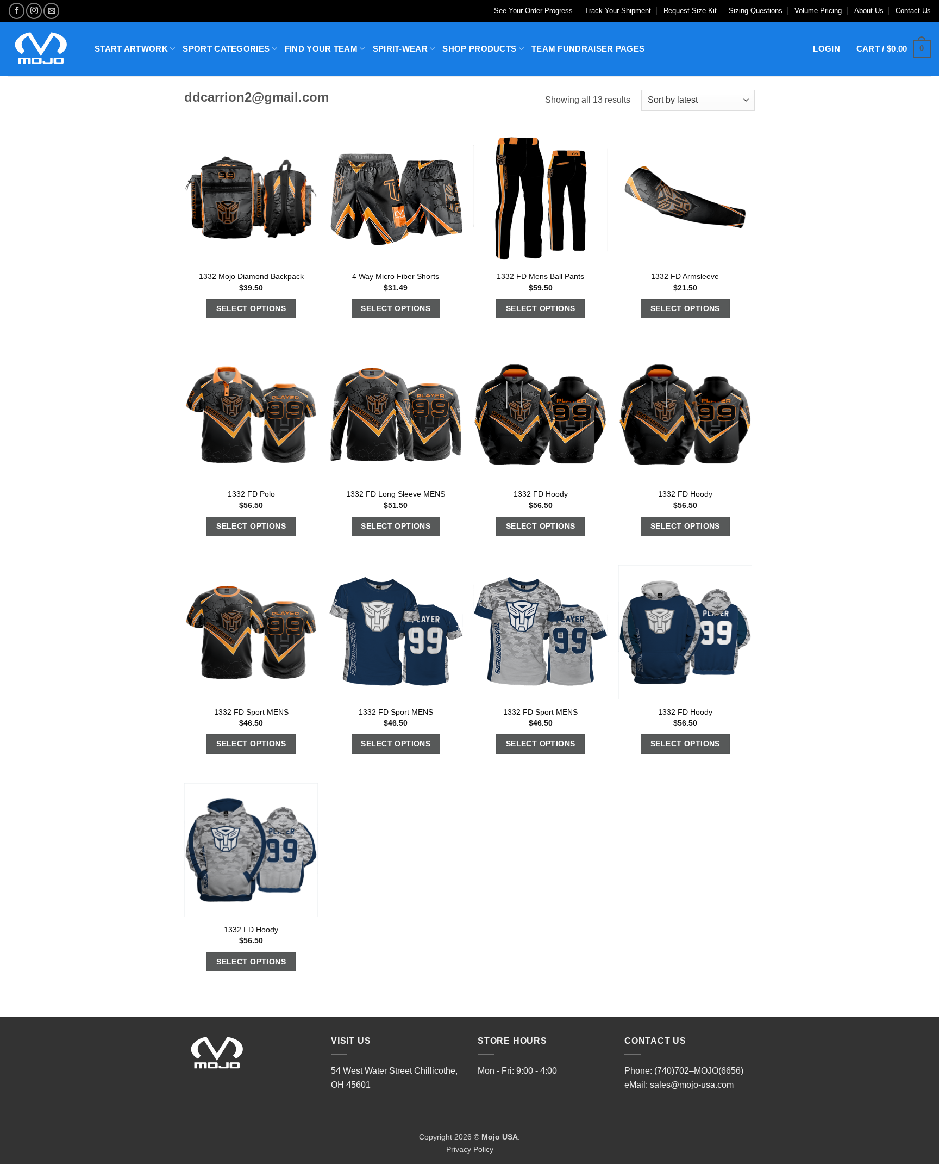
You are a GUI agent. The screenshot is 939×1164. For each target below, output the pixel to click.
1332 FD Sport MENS (251, 712)
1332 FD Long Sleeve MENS (395, 494)
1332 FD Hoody (541, 494)
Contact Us (913, 11)
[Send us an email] (51, 10)
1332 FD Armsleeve (685, 276)
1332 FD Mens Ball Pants (540, 276)
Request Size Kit (690, 11)
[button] (893, 49)
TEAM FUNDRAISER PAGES (587, 48)
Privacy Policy (469, 1149)
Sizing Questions (755, 11)
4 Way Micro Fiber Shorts (395, 276)
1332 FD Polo (251, 494)
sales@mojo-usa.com (692, 1084)
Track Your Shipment (618, 11)
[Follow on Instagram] (34, 10)
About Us (869, 11)
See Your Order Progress (533, 11)
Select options (251, 308)
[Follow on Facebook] (16, 10)
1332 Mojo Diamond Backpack (251, 276)
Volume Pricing (818, 11)
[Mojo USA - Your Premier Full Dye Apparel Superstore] (43, 49)
